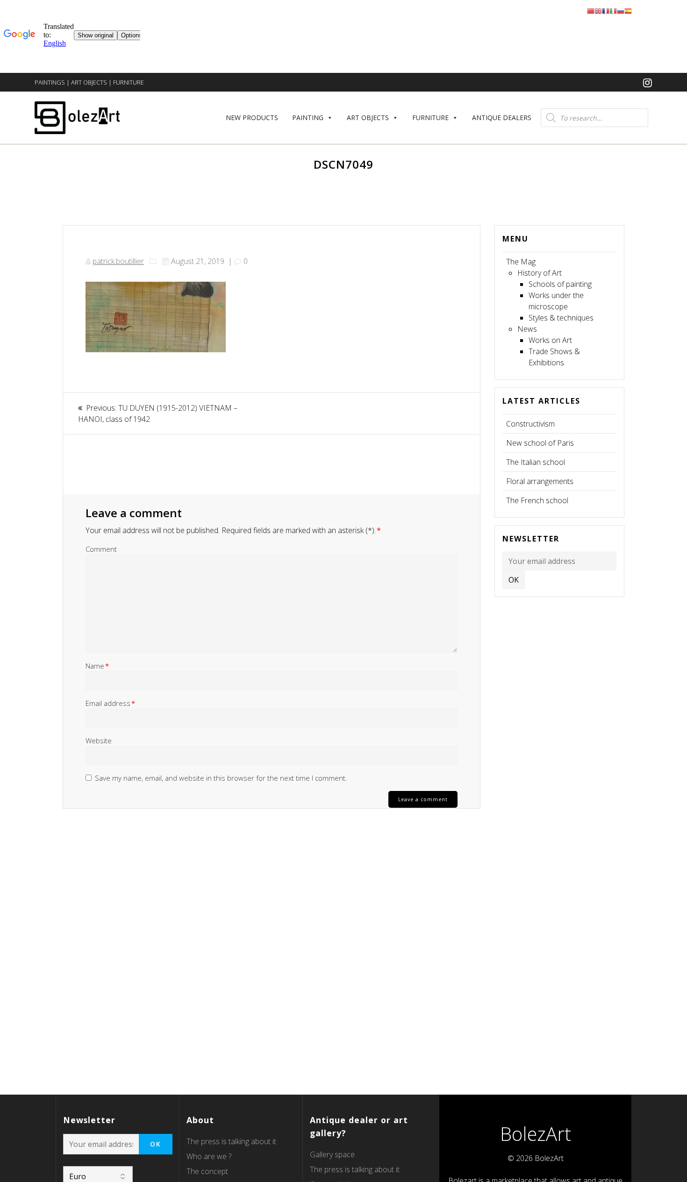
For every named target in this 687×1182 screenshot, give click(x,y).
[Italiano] (613, 10)
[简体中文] (590, 10)
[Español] (628, 10)
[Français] (605, 10)
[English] (598, 10)
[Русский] (620, 10)
